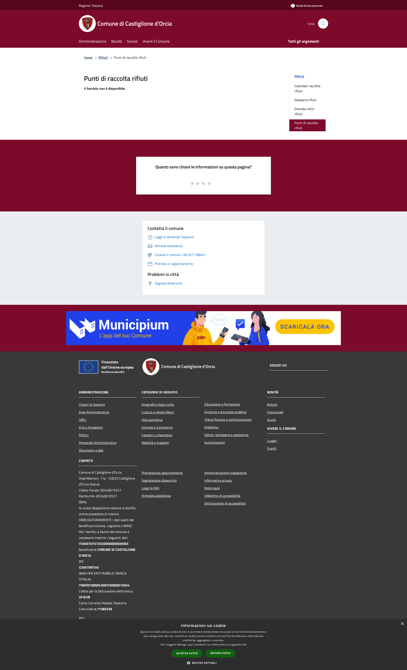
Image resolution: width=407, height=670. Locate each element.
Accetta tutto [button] (187, 653)
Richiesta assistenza (156, 495)
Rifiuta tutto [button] (220, 653)
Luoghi (272, 440)
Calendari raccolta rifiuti (307, 88)
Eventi (271, 448)
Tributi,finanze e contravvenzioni (228, 419)
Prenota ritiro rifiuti (304, 111)
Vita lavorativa (152, 419)
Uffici (82, 419)
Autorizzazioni (214, 442)
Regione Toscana (91, 5)
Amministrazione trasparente (225, 472)
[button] (203, 663)
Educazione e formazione (222, 404)
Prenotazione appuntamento (162, 472)
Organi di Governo (92, 404)
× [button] (402, 623)
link (244, 644)
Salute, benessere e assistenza (226, 434)
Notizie (272, 404)
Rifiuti (103, 57)
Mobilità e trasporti (155, 442)
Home (88, 57)
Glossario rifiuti (305, 99)
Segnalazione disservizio (159, 480)
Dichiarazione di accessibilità (224, 503)
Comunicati (275, 412)
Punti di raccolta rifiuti (306, 125)
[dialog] (203, 644)
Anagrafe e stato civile (158, 404)
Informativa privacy (218, 480)
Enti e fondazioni (91, 427)
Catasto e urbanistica (157, 435)
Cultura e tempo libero (158, 412)
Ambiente (211, 427)
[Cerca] (323, 23)
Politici (84, 435)
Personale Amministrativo (97, 442)
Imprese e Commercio (157, 427)
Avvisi (271, 419)
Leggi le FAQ (150, 488)
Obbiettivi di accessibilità (222, 495)
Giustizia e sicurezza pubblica (225, 411)
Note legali (212, 488)
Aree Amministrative (94, 412)
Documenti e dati (91, 450)
